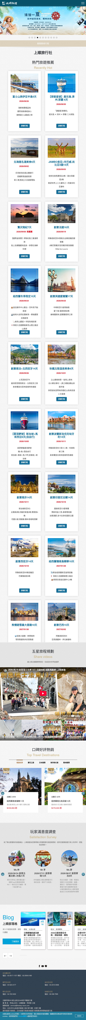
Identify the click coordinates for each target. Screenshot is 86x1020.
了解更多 (15, 941)
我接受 (79, 1016)
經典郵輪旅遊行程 (46, 1010)
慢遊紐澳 (19, 762)
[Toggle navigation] (82, 3)
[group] (20, 791)
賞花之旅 (31, 762)
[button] (6, 23)
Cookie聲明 (22, 1016)
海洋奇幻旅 (54, 762)
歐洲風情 (66, 762)
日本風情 (42, 762)
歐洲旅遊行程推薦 (33, 1010)
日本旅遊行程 (21, 1010)
